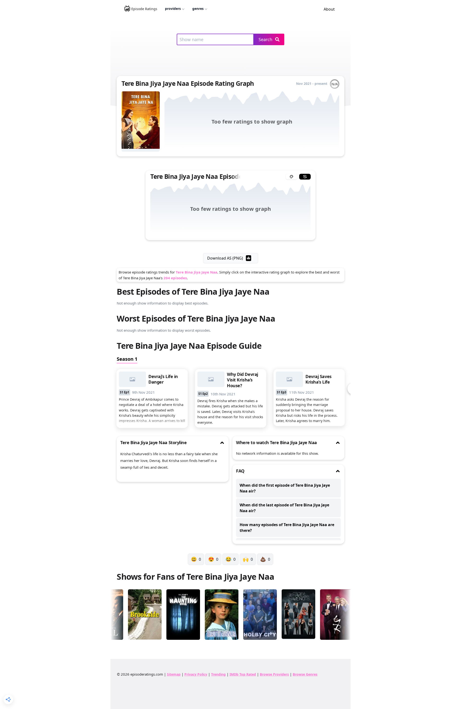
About (329, 9)
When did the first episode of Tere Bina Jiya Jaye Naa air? (285, 488)
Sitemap (174, 674)
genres (198, 8)
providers (173, 8)
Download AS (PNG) (225, 258)
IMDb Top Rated (243, 674)
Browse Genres (305, 674)
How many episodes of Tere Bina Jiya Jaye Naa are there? (287, 527)
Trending (218, 674)
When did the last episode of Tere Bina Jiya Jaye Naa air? (284, 507)
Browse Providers (274, 674)
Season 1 (127, 359)
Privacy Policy (195, 674)
